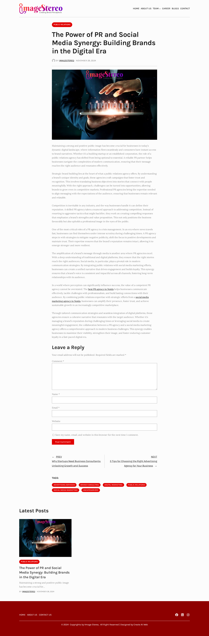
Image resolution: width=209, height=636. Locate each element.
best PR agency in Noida (101, 289)
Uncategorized (90, 490)
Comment (58, 361)
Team (156, 8)
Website (56, 421)
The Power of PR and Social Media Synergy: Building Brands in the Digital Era (44, 572)
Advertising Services (64, 485)
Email (55, 407)
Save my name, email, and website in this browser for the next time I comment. (96, 434)
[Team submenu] (160, 8)
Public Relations (62, 24)
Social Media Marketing (65, 490)
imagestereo (66, 60)
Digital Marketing (113, 485)
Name (56, 394)
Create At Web (141, 624)
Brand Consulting (89, 485)
